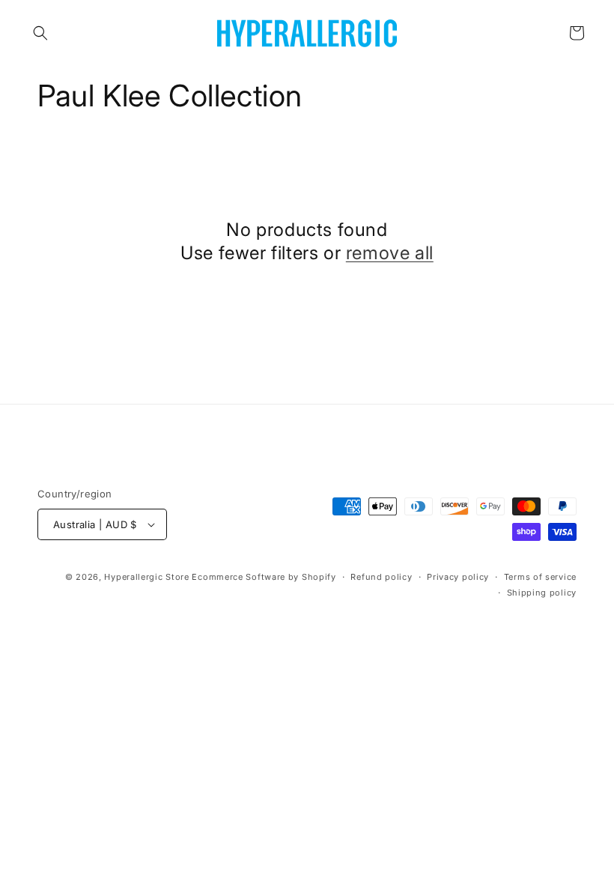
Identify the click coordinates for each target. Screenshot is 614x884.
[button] (40, 32)
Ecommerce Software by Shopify (263, 577)
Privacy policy (458, 577)
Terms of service (540, 577)
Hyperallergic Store (146, 577)
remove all (390, 253)
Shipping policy (542, 592)
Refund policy (381, 577)
